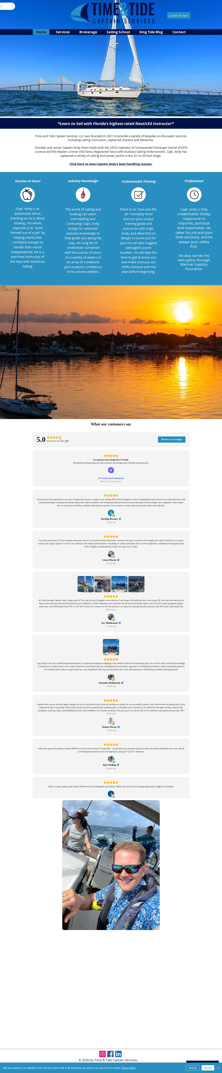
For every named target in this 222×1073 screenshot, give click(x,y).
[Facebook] (110, 1054)
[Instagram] (102, 1054)
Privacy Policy (128, 1067)
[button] (118, 32)
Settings (193, 1067)
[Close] (218, 1067)
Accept (207, 1067)
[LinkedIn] (118, 1054)
